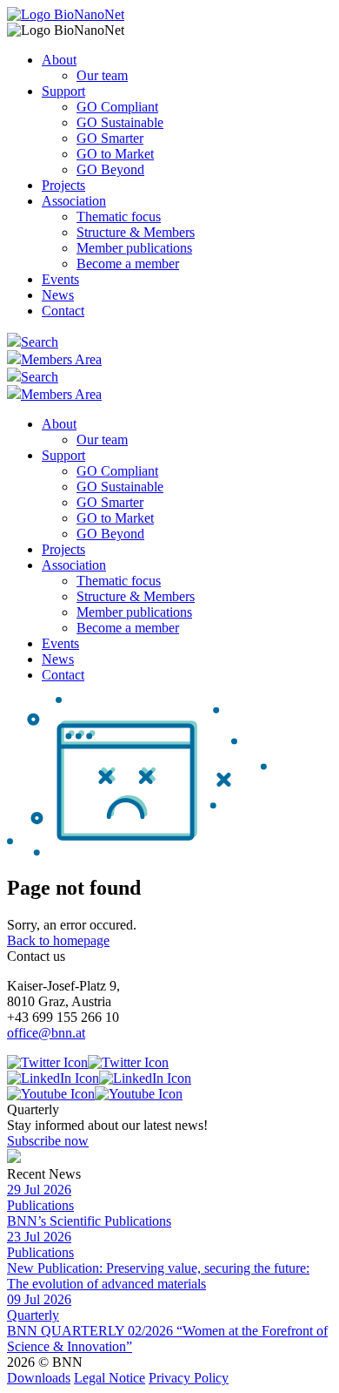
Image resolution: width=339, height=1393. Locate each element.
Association (74, 200)
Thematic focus (118, 216)
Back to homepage (58, 940)
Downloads (38, 1377)
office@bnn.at (46, 1032)
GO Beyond (110, 169)
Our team (102, 75)
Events (60, 279)
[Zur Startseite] (65, 14)
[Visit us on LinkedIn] (99, 1078)
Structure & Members (135, 232)
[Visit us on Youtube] (95, 1093)
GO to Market (115, 153)
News (58, 294)
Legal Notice (109, 1377)
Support (63, 91)
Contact (63, 310)
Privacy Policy (189, 1377)
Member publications (134, 247)
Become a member (127, 263)
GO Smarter (109, 138)
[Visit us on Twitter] (88, 1062)
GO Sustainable (119, 122)
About (59, 59)
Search (39, 342)
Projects (63, 185)
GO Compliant (117, 106)
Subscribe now (48, 1140)
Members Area (61, 359)
